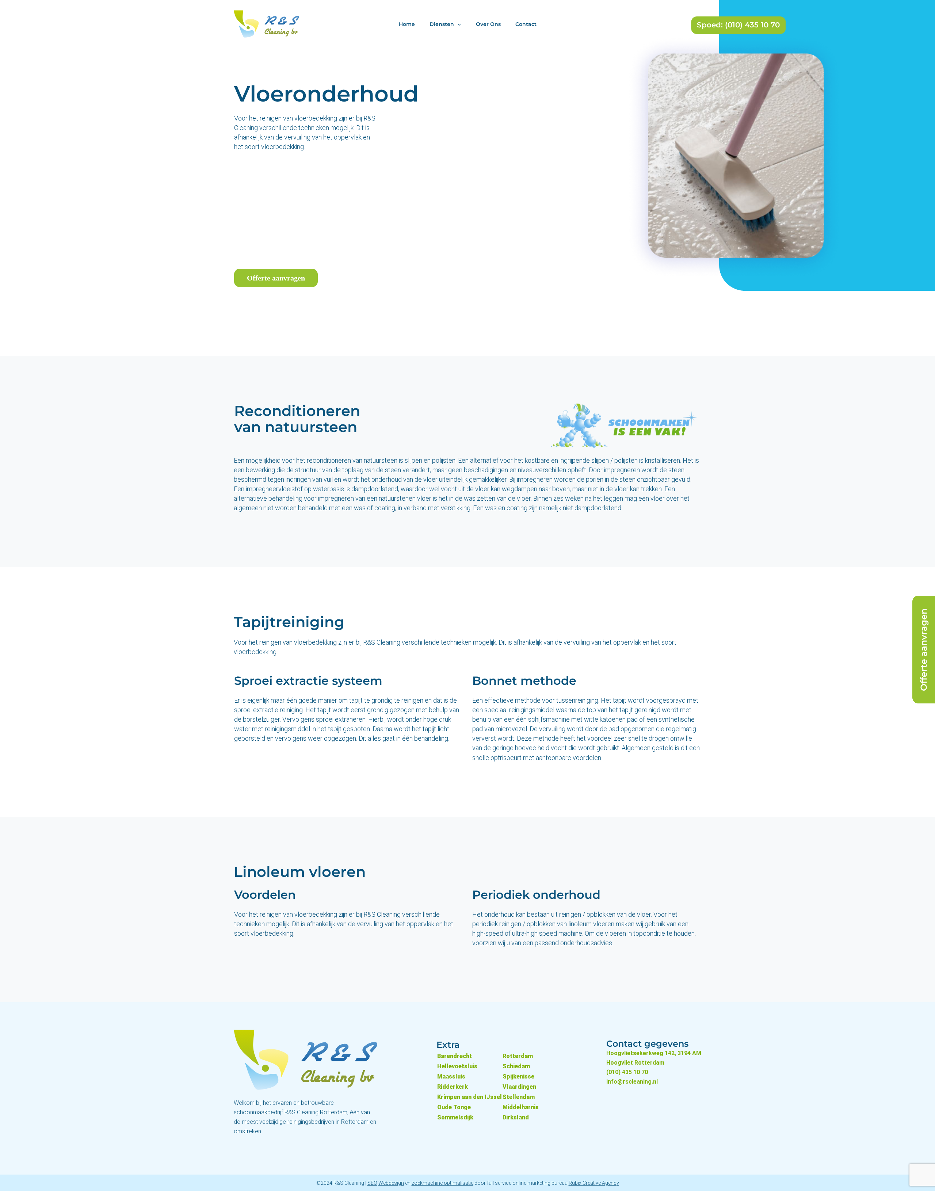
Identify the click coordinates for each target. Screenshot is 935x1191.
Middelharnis (521, 1107)
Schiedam (516, 1066)
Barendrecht (454, 1056)
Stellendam (519, 1096)
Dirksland (516, 1117)
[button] (276, 278)
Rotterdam (518, 1056)
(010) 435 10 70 (627, 1072)
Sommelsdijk (455, 1117)
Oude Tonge (454, 1107)
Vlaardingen (519, 1086)
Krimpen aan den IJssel (469, 1096)
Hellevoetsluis (457, 1066)
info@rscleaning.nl (632, 1081)
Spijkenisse (518, 1076)
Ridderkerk (452, 1086)
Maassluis (451, 1076)
